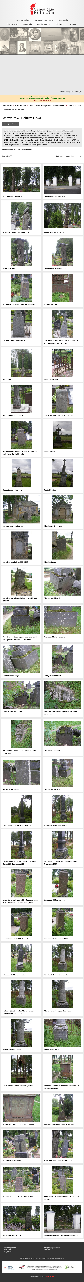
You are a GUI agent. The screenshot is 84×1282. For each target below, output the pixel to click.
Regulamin (8, 1252)
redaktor (29, 149)
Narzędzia (63, 20)
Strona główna (7, 106)
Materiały (27, 24)
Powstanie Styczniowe (44, 20)
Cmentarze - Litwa (74, 106)
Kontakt (73, 24)
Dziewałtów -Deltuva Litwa (14, 109)
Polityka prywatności (52, 1247)
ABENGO (50, 1276)
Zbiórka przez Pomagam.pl (42, 100)
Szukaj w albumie (10, 124)
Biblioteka (60, 24)
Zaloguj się (78, 91)
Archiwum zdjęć (43, 24)
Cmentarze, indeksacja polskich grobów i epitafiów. (47, 106)
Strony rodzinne (23, 20)
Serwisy (7, 1250)
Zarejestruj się (64, 91)
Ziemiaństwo (12, 24)
